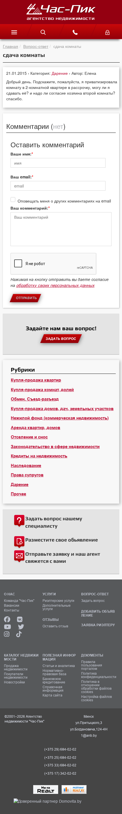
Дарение (60, 73)
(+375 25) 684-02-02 (60, 757)
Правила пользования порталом (91, 665)
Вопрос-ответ (35, 46)
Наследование (26, 465)
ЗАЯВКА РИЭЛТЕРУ (98, 625)
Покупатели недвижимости (16, 675)
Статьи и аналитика (59, 666)
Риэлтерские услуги (58, 600)
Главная (10, 46)
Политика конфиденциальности (98, 675)
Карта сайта (52, 695)
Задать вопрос (93, 600)
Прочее (18, 494)
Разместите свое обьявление (61, 540)
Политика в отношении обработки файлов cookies (96, 687)
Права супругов (27, 475)
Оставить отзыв (55, 626)
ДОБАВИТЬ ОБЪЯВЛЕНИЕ (98, 613)
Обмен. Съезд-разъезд (35, 399)
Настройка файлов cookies (96, 698)
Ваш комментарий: (29, 208)
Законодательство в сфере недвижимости (55, 446)
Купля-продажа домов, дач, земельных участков (62, 408)
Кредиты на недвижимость (39, 456)
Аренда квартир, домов (35, 427)
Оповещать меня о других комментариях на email (64, 201)
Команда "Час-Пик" (19, 600)
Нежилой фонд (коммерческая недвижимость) (60, 418)
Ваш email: (21, 177)
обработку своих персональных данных (55, 285)
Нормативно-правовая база (54, 672)
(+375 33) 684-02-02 (60, 765)
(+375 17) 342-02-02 (60, 773)
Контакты (11, 610)
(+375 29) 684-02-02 (60, 749)
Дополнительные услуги (57, 607)
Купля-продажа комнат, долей (42, 389)
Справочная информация (53, 688)
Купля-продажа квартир (36, 380)
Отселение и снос (29, 437)
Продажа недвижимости (16, 667)
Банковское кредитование (54, 680)
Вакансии (11, 605)
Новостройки (14, 682)
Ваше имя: (20, 154)
